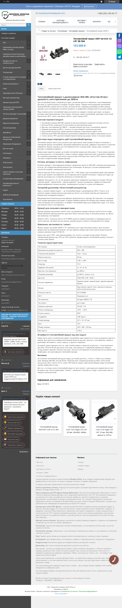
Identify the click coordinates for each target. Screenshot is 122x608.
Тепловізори (8, 72)
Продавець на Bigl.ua (61, 589)
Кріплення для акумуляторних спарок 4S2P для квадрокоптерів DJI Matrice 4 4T (15, 377)
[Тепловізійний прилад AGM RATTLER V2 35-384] (48, 413)
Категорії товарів (8, 38)
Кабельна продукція (10, 195)
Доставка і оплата (81, 22)
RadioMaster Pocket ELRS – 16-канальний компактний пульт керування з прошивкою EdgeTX (15, 406)
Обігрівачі (7, 158)
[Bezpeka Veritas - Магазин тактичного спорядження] (15, 15)
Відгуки (81, 469)
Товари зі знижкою (8, 33)
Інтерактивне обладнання (13, 179)
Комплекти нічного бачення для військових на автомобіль (14, 55)
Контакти (97, 22)
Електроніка (7, 167)
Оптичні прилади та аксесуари (14, 114)
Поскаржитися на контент (69, 591)
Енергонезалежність (11, 84)
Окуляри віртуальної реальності (11, 184)
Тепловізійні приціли (77, 31)
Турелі (5, 190)
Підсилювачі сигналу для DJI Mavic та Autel (13, 48)
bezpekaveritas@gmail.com (11, 282)
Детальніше (89, 6)
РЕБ (4, 43)
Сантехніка (7, 153)
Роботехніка (8, 162)
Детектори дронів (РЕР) (12, 68)
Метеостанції (8, 148)
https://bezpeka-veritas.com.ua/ (13, 275)
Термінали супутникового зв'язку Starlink (13, 108)
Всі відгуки (24, 451)
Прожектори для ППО (11, 102)
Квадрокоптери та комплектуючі (10, 62)
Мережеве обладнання (12, 144)
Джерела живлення (10, 118)
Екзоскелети (8, 199)
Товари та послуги (48, 31)
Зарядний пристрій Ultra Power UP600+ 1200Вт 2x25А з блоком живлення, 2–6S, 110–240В (15, 342)
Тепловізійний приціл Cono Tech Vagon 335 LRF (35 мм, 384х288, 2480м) (76, 429)
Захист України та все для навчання (13, 173)
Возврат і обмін (42, 473)
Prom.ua (72, 587)
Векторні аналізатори (11, 98)
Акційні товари (83, 466)
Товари (81, 462)
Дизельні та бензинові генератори (11, 138)
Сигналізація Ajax (9, 128)
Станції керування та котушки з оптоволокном (14, 78)
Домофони (7, 132)
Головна (41, 22)
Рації (5, 88)
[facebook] (39, 84)
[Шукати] (28, 25)
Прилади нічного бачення (13, 93)
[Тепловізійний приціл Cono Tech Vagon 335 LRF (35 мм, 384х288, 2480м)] (76, 413)
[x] (41, 84)
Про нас (40, 462)
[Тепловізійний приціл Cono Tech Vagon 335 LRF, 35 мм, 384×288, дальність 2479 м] (104, 413)
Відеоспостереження (11, 123)
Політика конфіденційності (61, 22)
